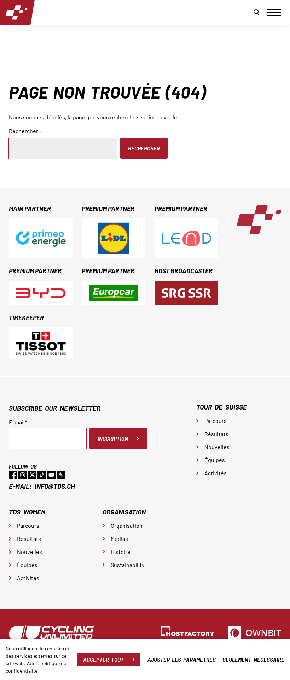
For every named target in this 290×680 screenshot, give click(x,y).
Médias (119, 538)
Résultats (216, 433)
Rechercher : (25, 130)
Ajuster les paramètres (181, 659)
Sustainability (127, 564)
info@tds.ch (55, 486)
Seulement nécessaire (253, 659)
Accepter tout (103, 659)
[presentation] (274, 12)
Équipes (214, 460)
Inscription (113, 438)
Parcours (215, 420)
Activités (215, 473)
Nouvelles (217, 446)
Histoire (120, 551)
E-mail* (18, 422)
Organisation (127, 525)
